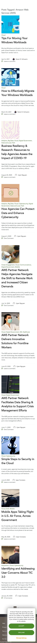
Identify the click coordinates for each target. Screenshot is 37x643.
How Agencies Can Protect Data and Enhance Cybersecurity (17, 213)
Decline (21, 632)
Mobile (17, 267)
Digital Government (25, 141)
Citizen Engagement (8, 265)
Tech (13, 143)
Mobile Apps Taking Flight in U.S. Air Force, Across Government (17, 516)
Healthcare (26, 332)
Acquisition (5, 565)
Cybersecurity (23, 204)
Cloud (3, 35)
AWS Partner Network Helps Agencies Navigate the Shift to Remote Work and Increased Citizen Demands (17, 278)
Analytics (4, 141)
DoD (7, 509)
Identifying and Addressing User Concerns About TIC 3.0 (18, 573)
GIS (21, 332)
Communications (25, 265)
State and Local (6, 143)
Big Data (11, 141)
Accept (21, 626)
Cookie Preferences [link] (5, 642)
